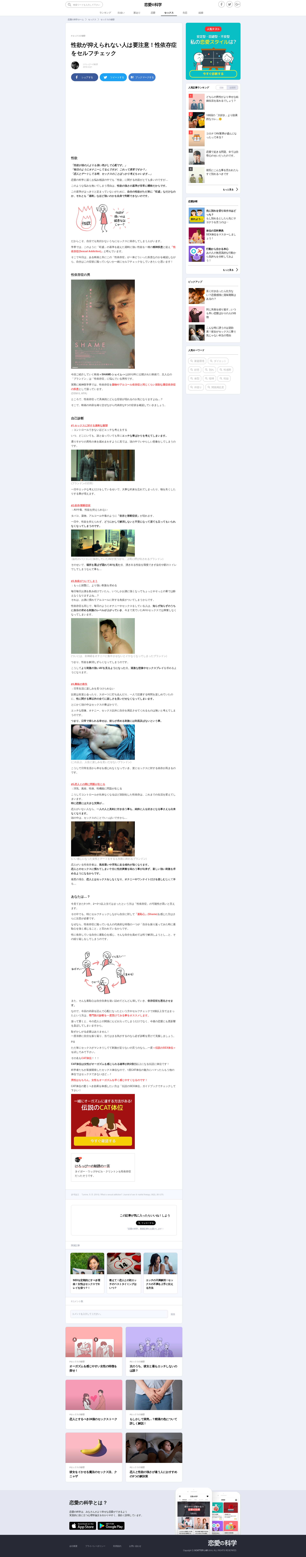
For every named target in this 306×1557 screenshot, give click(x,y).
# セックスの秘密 (78, 35)
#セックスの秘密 (76, 1361)
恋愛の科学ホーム (76, 19)
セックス (92, 19)
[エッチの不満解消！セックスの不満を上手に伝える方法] (160, 1254)
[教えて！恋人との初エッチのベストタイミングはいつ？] (124, 1254)
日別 (221, 87)
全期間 (232, 87)
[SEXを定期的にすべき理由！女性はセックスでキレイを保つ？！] (87, 1254)
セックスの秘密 (108, 19)
